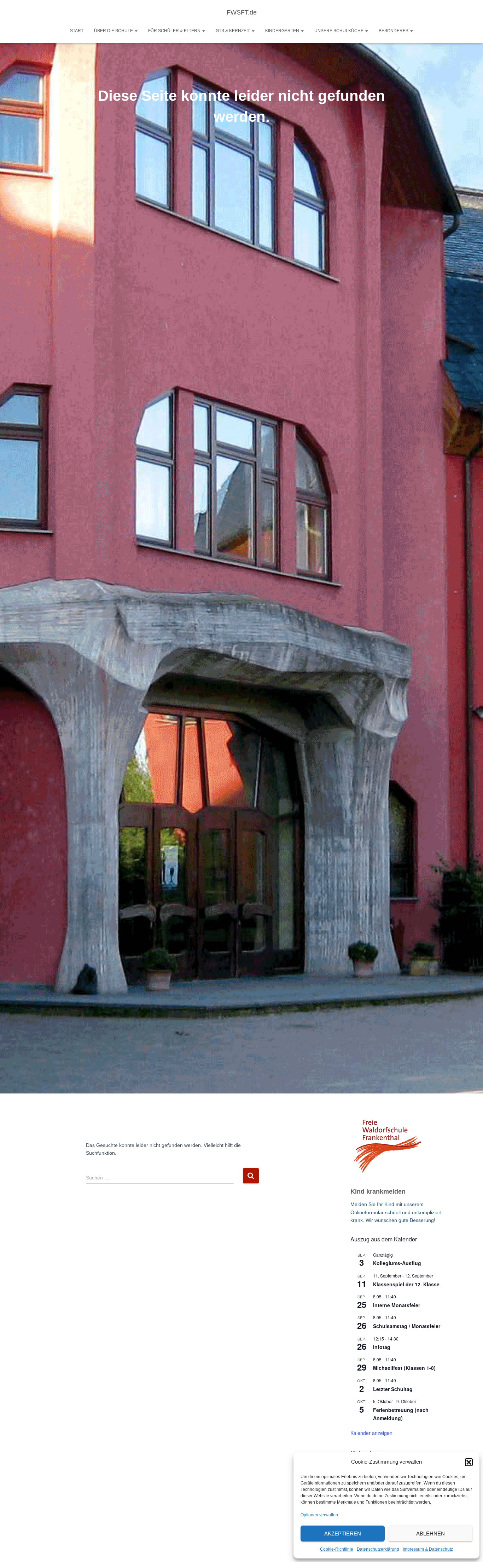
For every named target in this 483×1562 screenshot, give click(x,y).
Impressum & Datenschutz (428, 1549)
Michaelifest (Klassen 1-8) (404, 1367)
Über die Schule (114, 30)
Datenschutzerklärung (378, 1549)
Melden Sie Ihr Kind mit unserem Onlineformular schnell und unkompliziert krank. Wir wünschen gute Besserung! (396, 1212)
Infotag (381, 1346)
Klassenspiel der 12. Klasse (406, 1284)
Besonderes (394, 30)
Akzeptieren (342, 1534)
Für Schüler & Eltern (175, 30)
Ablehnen (430, 1534)
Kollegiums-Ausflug (397, 1263)
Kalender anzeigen (371, 1432)
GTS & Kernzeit (233, 30)
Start (76, 30)
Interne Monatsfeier (396, 1305)
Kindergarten (282, 30)
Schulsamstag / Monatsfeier (406, 1326)
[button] (468, 1462)
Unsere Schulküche (339, 30)
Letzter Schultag (393, 1388)
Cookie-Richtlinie (336, 1549)
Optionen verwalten (319, 1514)
